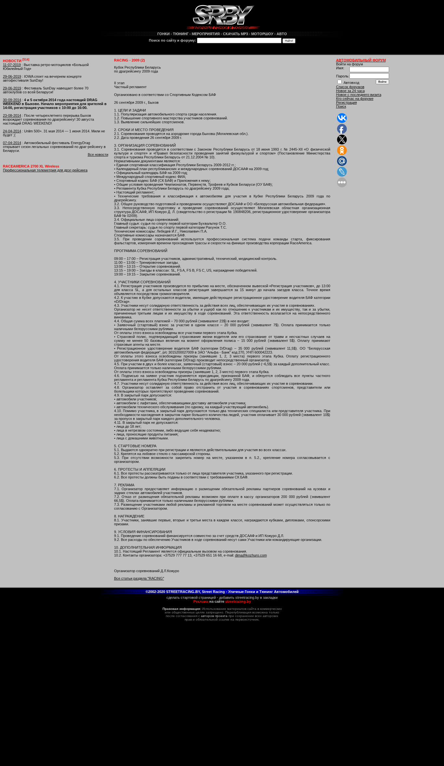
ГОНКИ (163, 34)
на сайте (222, 601)
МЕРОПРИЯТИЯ (206, 34)
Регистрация (346, 102)
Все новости (98, 154)
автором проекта (214, 616)
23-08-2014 (12, 115)
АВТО (282, 34)
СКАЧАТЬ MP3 (235, 34)
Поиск (341, 106)
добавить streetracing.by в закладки (248, 597)
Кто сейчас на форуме (354, 99)
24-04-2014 (12, 131)
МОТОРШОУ (262, 34)
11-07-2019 (12, 65)
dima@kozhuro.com (251, 555)
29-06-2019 (12, 76)
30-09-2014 (12, 100)
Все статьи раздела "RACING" (139, 578)
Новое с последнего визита (358, 95)
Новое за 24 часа (350, 91)
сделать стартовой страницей (191, 597)
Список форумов (350, 87)
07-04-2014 (12, 143)
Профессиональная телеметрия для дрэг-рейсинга (45, 170)
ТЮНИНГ (181, 34)
